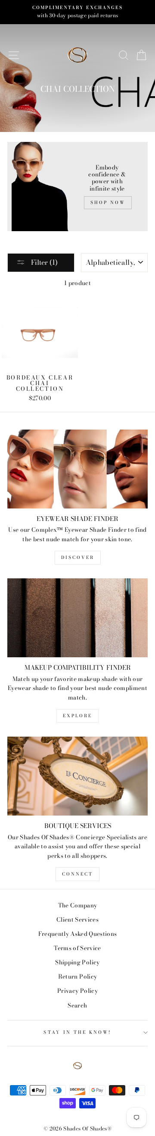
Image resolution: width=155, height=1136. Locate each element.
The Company (77, 905)
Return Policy (77, 976)
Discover (77, 557)
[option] (77, 12)
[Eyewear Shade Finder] (77, 469)
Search (77, 1005)
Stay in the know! (77, 1032)
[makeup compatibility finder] (77, 617)
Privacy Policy (77, 990)
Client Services (77, 919)
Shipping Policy (77, 962)
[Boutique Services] (77, 776)
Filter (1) (43, 262)
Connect (77, 874)
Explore (77, 715)
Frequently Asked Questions (77, 933)
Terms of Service (77, 948)
